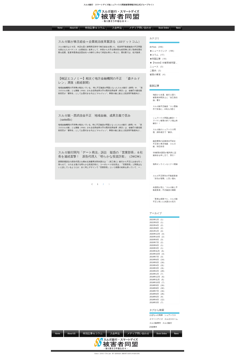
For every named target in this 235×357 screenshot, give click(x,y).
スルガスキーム (171, 319)
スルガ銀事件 (155, 323)
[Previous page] (91, 184)
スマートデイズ (156, 319)
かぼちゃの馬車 (156, 315)
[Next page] (109, 184)
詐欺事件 (153, 327)
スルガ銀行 (167, 323)
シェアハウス (170, 315)
